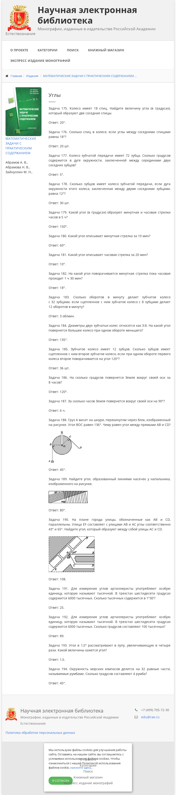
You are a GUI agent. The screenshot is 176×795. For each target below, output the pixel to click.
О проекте (19, 50)
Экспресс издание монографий (40, 60)
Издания (32, 76)
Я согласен (60, 781)
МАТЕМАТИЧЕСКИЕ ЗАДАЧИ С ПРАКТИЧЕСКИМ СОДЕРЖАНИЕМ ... (90, 76)
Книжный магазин (106, 50)
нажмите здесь (80, 767)
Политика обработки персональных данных (40, 732)
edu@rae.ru (150, 717)
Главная (16, 76)
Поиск (73, 50)
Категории (48, 50)
